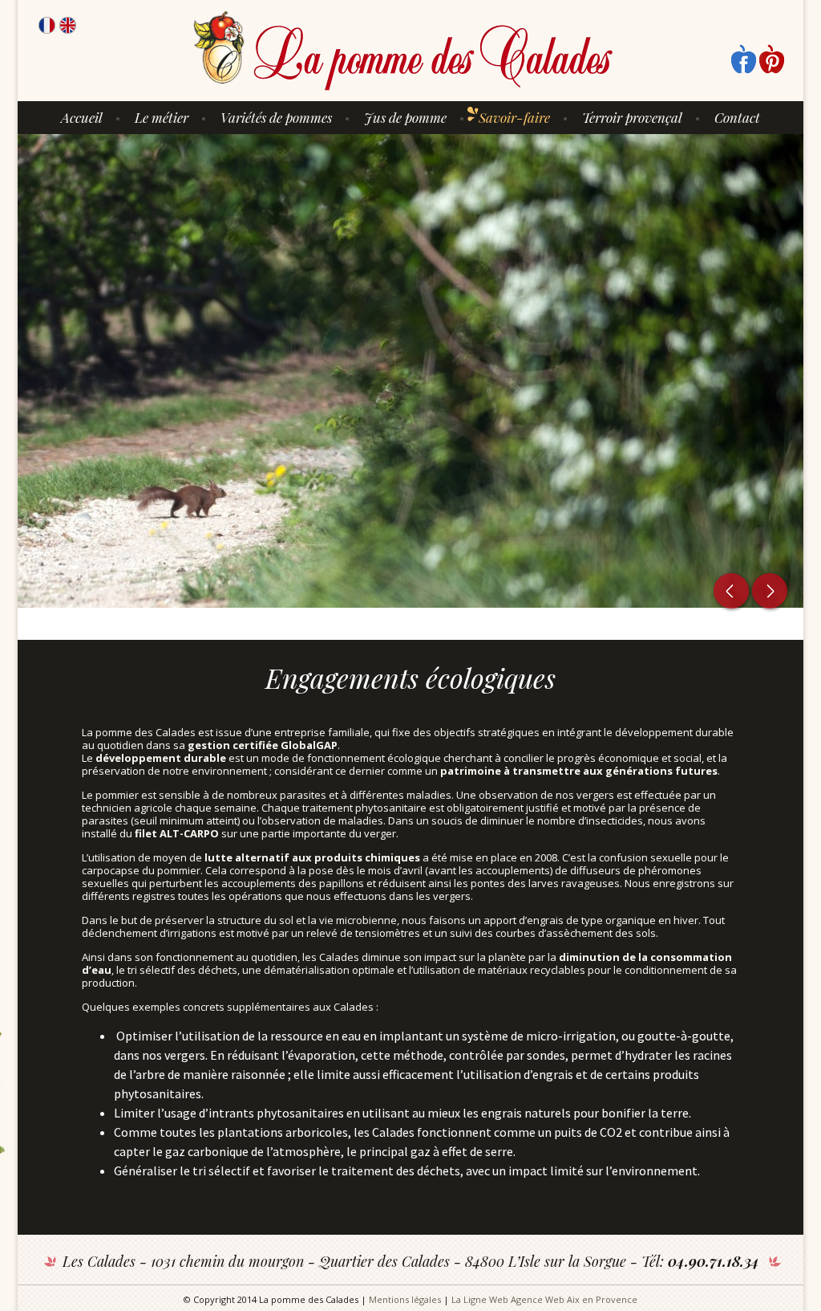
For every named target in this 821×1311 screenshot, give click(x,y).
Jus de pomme (405, 117)
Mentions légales (405, 1299)
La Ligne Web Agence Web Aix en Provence (544, 1299)
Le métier (161, 117)
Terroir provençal (632, 117)
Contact (737, 117)
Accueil (82, 117)
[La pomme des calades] (403, 51)
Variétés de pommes (276, 117)
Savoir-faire (514, 117)
